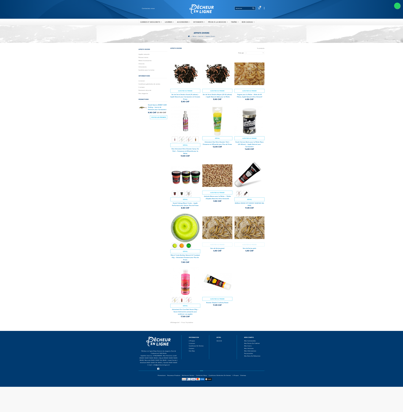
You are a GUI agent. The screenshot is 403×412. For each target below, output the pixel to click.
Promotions (144, 99)
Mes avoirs (248, 346)
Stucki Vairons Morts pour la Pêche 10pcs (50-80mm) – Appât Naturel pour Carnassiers (249, 144)
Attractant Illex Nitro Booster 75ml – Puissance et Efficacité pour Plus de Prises (217, 143)
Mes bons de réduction (252, 356)
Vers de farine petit (249, 248)
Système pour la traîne (146, 70)
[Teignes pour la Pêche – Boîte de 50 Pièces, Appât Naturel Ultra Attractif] (249, 74)
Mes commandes (250, 341)
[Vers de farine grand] (217, 228)
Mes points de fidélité (252, 343)
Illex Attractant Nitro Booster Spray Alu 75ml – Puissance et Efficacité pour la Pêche (185, 151)
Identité (219, 341)
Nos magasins (143, 93)
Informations (144, 76)
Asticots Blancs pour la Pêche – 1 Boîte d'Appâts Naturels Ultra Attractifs (217, 197)
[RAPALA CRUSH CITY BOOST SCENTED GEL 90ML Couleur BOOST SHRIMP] (239, 194)
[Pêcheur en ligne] (201, 8)
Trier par (241, 53)
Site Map (192, 351)
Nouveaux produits (173, 375)
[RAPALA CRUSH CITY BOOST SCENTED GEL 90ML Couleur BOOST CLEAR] (246, 194)
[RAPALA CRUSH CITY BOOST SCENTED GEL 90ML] (249, 176)
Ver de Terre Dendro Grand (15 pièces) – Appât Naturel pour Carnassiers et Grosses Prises (185, 97)
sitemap (243, 375)
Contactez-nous (148, 8)
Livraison (142, 81)
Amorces (142, 63)
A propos (142, 87)
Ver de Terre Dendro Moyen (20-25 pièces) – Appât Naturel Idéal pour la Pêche (217, 96)
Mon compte (249, 337)
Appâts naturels (144, 54)
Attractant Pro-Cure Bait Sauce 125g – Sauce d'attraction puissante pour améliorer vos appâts (185, 312)
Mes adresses (249, 348)
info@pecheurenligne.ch (161, 365)
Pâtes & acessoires (145, 60)
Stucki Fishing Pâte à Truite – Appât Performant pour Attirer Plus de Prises (185, 204)
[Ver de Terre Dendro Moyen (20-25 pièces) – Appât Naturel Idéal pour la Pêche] (217, 74)
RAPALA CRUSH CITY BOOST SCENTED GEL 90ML (249, 204)
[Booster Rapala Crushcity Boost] (217, 282)
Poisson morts (143, 57)
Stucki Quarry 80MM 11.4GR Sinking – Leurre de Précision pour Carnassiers (157, 107)
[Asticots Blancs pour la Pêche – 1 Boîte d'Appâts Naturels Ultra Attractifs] (217, 176)
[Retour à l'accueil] (189, 36)
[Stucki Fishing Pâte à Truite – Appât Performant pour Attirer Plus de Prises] (185, 176)
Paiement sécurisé (145, 90)
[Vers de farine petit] (249, 228)
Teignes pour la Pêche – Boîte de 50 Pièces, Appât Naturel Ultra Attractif (249, 96)
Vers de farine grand (217, 248)
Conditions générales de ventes (149, 84)
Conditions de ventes (196, 346)
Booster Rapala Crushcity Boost (217, 302)
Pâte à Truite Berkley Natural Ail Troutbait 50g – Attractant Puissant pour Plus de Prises (185, 257)
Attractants (143, 67)
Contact (191, 348)
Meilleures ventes (188, 375)
